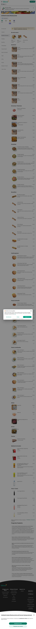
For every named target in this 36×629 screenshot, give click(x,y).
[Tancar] (34, 615)
